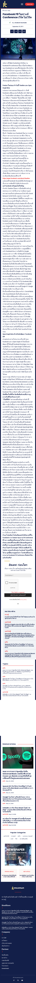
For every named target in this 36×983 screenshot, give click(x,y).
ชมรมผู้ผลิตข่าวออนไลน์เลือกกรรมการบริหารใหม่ (27, 876)
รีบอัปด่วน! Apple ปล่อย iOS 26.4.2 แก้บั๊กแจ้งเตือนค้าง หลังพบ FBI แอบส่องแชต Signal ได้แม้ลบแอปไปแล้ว (20, 625)
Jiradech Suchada (20, 22)
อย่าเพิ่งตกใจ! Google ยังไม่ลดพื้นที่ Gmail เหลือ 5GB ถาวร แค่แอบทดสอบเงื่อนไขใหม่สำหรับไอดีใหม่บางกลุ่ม (17, 821)
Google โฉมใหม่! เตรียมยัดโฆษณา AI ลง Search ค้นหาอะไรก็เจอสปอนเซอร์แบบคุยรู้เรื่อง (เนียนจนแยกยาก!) (17, 687)
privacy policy (23, 599)
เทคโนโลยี (8, 622)
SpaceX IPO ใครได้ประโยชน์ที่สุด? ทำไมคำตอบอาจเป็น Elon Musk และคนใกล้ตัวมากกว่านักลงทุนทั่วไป (19, 645)
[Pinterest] (20, 31)
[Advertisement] (18, 718)
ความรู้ (7, 614)
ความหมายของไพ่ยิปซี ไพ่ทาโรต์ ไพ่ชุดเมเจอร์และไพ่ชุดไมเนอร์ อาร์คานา (20, 617)
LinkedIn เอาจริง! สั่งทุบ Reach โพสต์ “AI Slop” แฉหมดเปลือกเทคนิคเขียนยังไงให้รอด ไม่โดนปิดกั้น (17, 695)
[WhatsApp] (24, 31)
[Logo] (5, 4)
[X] (16, 31)
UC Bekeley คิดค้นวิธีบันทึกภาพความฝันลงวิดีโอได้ (9, 876)
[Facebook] (12, 31)
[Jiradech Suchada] (10, 23)
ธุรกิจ (6, 642)
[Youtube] (22, 980)
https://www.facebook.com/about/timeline (16, 178)
